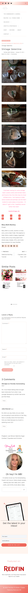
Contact (6, 34)
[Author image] (2, 52)
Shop (5, 29)
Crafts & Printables (10, 25)
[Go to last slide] (4, 286)
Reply (4, 400)
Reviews (12, 29)
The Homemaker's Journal (12, 13)
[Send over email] (22, 216)
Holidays (6, 22)
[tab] (11, 304)
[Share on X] (6, 218)
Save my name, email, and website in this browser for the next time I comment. (14, 363)
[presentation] (7, 275)
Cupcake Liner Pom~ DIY (22, 254)
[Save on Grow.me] (14, 218)
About (19, 29)
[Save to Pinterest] (6, 216)
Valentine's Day (6, 40)
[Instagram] (8, 3)
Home (3, 43)
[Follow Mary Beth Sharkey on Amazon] (17, 246)
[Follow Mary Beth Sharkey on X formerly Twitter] (5, 246)
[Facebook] (5, 3)
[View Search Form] (25, 3)
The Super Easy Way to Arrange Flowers (6, 285)
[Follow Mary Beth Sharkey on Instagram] (8, 246)
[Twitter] (3, 3)
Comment (5, 323)
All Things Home (14, 17)
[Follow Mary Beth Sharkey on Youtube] (11, 246)
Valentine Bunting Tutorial (7, 254)
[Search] (24, 489)
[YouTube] (11, 3)
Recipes (6, 17)
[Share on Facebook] (14, 216)
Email (4, 357)
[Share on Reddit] (22, 218)
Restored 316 (17, 590)
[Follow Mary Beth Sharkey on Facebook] (3, 246)
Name (4, 349)
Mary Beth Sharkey (9, 52)
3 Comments (14, 54)
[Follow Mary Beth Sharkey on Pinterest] (14, 246)
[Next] (24, 286)
